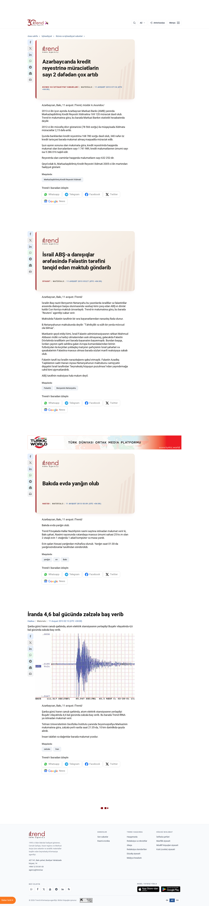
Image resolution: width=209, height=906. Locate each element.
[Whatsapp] (31, 889)
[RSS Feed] (69, 889)
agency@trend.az (36, 870)
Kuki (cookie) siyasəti (165, 849)
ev (56, 559)
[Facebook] (37, 889)
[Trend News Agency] (37, 834)
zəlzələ (47, 749)
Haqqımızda (132, 837)
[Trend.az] (38, 23)
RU (177, 900)
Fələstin (47, 388)
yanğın (47, 559)
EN (167, 900)
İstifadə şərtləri (162, 837)
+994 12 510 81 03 (36, 867)
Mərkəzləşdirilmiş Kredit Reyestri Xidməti (62, 179)
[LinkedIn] (62, 889)
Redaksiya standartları (137, 849)
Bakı (65, 559)
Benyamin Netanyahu (66, 388)
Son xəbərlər (102, 837)
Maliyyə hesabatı (134, 858)
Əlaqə (129, 845)
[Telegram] (56, 889)
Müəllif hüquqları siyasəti (167, 845)
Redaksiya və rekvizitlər (137, 841)
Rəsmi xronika (103, 841)
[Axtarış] (134, 23)
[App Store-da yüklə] (148, 889)
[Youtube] (50, 889)
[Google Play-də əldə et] (170, 889)
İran (57, 749)
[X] (43, 889)
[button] (30, 42)
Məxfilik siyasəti (163, 841)
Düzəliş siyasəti (133, 853)
